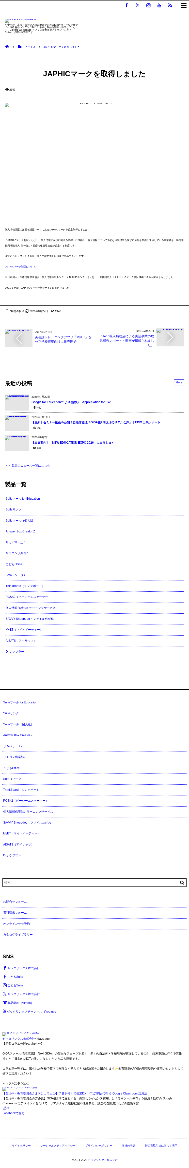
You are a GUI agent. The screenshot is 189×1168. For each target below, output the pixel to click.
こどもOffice (14, 564)
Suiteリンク (13, 509)
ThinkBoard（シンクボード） (25, 586)
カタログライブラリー (18, 934)
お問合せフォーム (15, 902)
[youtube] (159, 5)
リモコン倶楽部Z (17, 553)
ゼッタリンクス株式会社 (23, 968)
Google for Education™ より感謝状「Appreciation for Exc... (72, 402)
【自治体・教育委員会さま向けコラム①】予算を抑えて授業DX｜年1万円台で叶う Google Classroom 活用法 (74, 1093)
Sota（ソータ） (16, 575)
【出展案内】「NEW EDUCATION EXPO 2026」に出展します (73, 442)
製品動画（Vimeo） (20, 1003)
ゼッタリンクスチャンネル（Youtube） (33, 1011)
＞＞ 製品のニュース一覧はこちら (27, 465)
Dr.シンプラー (15, 651)
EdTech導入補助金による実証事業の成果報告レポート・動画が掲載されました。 (126, 340)
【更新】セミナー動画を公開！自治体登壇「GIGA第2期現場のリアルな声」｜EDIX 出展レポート (96, 422)
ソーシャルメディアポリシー (58, 1145)
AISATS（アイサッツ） (21, 640)
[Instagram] (148, 5)
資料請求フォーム (15, 912)
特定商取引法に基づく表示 (161, 1145)
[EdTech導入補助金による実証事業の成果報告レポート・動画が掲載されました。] (170, 330)
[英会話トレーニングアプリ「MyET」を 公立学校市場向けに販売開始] (18, 331)
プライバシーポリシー (98, 1145)
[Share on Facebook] (127, 5)
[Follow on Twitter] (137, 5)
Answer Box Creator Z (20, 531)
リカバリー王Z (15, 542)
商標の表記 (128, 1145)
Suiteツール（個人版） (21, 520)
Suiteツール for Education (23, 498)
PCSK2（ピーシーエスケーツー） (28, 597)
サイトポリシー (21, 1145)
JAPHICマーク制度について (20, 266)
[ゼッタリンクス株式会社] (20, 21)
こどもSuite (15, 977)
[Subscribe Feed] (170, 5)
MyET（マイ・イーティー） (24, 629)
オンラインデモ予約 (16, 923)
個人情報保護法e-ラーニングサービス (31, 608)
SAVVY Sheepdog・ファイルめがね (30, 619)
